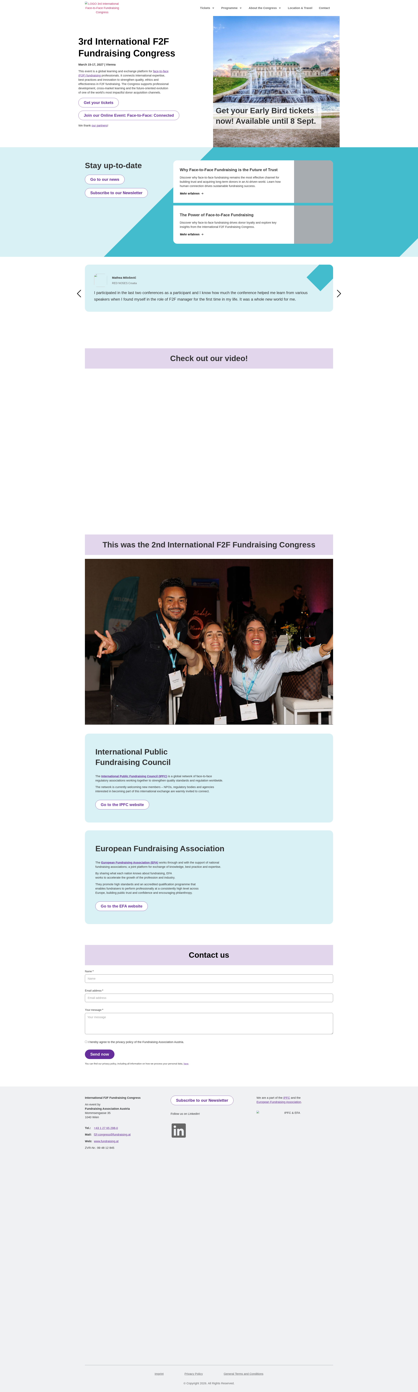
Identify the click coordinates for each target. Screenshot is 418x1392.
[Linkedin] (179, 1130)
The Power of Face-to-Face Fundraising (217, 215)
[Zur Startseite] (102, 8)
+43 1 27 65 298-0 (106, 1128)
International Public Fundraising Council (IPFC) (134, 776)
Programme (229, 8)
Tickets (205, 8)
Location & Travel (300, 8)
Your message (93, 1010)
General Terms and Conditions (243, 1373)
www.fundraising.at (106, 1141)
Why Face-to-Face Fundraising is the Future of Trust (229, 170)
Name (89, 971)
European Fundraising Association (279, 1102)
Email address (93, 990)
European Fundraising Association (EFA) (129, 862)
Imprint (159, 1373)
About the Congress (263, 8)
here (186, 1063)
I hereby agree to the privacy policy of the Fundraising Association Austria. (136, 1042)
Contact (324, 8)
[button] (216, 79)
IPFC (286, 1097)
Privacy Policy (194, 1373)
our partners (99, 125)
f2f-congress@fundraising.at (112, 1134)
